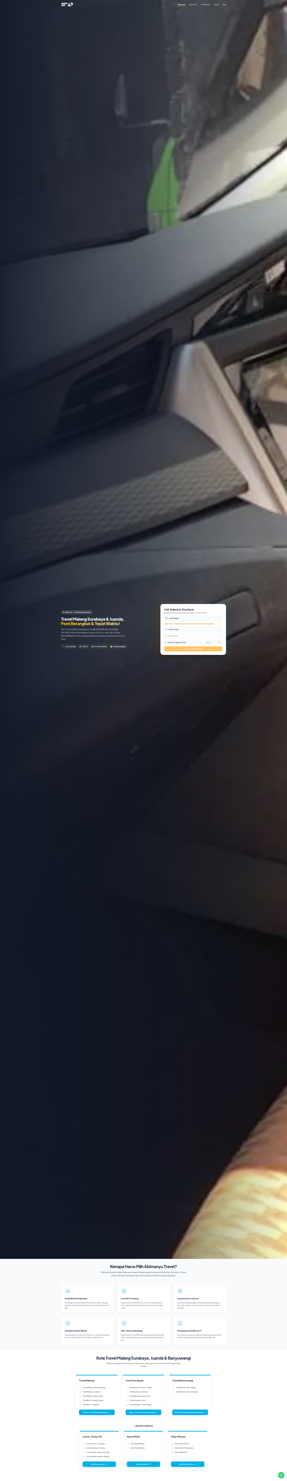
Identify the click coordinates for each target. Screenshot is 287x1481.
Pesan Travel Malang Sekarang (95, 1412)
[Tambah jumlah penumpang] (219, 642)
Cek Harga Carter (98, 1464)
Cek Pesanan (205, 4)
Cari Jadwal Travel (195, 649)
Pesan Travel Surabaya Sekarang (142, 1412)
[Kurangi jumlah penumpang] (196, 642)
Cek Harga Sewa (142, 1464)
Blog (224, 4)
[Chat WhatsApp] (281, 1475)
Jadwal (216, 4)
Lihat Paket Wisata (186, 1464)
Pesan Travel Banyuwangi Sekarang (189, 1412)
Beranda (181, 4)
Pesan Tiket (193, 4)
